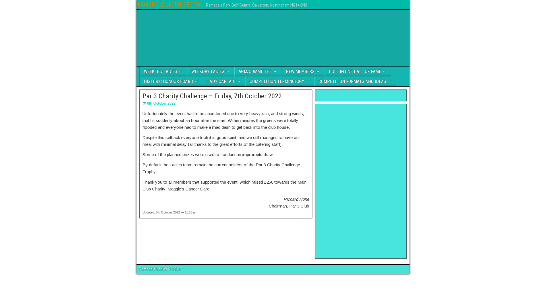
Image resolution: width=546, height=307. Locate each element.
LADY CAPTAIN (221, 81)
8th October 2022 (161, 103)
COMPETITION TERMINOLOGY (277, 81)
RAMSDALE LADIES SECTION (171, 4)
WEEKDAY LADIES (207, 71)
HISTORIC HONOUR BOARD (168, 81)
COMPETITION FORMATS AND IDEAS (352, 81)
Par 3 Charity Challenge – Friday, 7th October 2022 (212, 96)
